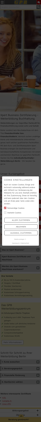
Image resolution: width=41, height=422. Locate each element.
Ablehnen (21, 227)
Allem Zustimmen (21, 220)
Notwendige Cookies (15, 208)
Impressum (15, 243)
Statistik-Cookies (14, 213)
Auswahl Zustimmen (21, 233)
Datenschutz (25, 243)
